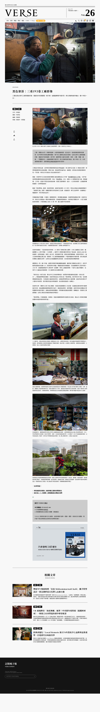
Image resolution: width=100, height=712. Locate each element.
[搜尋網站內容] (79, 21)
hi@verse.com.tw (57, 690)
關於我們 (48, 688)
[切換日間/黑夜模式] (76, 21)
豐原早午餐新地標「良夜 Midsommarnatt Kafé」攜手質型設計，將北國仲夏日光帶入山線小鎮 (60, 590)
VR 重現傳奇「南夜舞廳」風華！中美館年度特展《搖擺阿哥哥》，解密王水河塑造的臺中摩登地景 (59, 612)
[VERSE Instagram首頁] (90, 21)
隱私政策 (52, 688)
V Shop (33, 20)
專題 (15, 20)
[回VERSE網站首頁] (21, 13)
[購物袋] (85, 21)
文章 (11, 20)
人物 (7, 20)
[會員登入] (81, 21)
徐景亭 (62, 168)
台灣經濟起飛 (53, 161)
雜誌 (23, 20)
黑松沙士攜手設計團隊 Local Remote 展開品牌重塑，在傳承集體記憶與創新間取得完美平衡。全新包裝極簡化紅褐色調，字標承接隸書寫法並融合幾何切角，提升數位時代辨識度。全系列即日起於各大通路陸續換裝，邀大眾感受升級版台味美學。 (60, 640)
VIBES (27, 20)
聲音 (19, 20)
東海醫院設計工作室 (74, 177)
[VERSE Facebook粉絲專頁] (87, 21)
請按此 (46, 509)
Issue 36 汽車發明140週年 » (73, 9)
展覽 (35, 606)
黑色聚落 (59, 179)
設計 (19, 109)
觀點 (15, 109)
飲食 (40, 585)
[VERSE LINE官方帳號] (93, 21)
